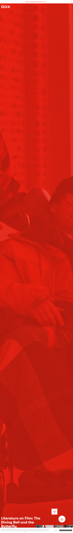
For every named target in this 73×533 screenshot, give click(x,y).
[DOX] (5, 6)
